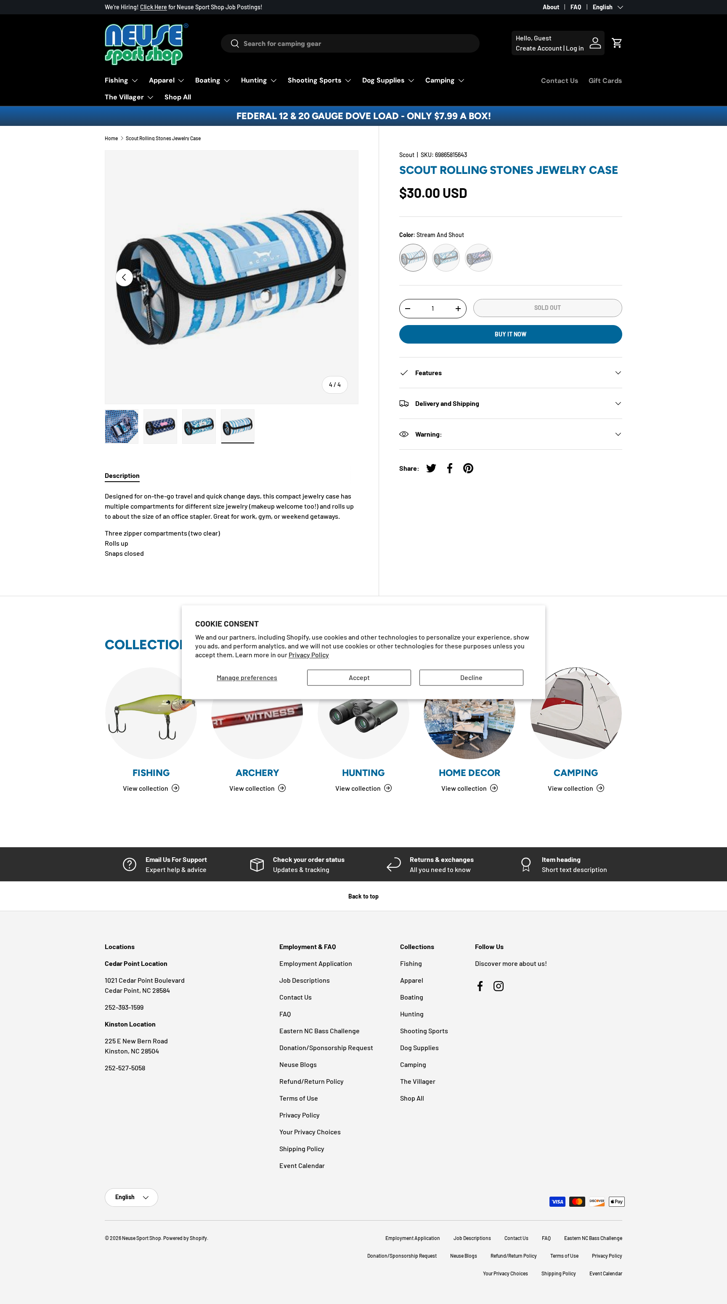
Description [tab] (122, 475)
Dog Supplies (383, 80)
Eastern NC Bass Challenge (319, 1031)
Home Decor (469, 773)
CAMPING (576, 773)
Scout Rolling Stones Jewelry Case (163, 138)
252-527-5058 (125, 1068)
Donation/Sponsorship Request (326, 1047)
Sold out (547, 307)
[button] (617, 43)
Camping (440, 80)
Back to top (363, 896)
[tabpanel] (231, 524)
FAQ (575, 7)
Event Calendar (302, 1165)
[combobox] (350, 43)
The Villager (124, 97)
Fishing (116, 80)
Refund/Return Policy (311, 1081)
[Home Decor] (469, 713)
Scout (406, 154)
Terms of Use (298, 1098)
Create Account (539, 48)
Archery (257, 773)
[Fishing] (151, 713)
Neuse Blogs (298, 1064)
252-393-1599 (124, 1007)
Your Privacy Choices (310, 1132)
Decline (471, 678)
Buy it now (510, 334)
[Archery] (257, 713)
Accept (359, 678)
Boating (207, 80)
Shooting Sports (315, 80)
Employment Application (315, 963)
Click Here (153, 7)
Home (111, 138)
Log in (575, 48)
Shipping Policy (301, 1148)
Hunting (254, 80)
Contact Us (559, 80)
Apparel (162, 80)
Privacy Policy (309, 655)
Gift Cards (605, 80)
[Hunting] (363, 713)
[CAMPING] (576, 713)
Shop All (178, 97)
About (551, 7)
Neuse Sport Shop (141, 1238)
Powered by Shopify (185, 1238)
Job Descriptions (304, 980)
